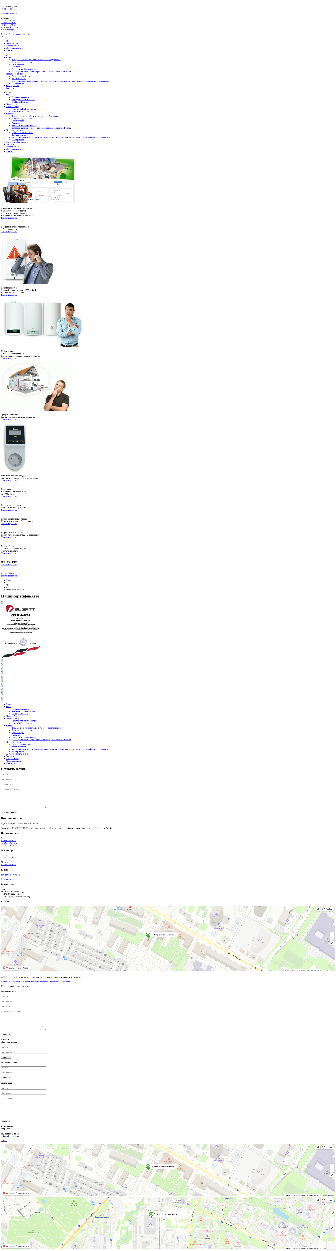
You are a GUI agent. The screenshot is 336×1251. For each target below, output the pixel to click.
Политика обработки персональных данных (50, 982)
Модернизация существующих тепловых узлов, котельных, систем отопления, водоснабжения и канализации (61, 81)
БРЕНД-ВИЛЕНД (20, 102)
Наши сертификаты (20, 97)
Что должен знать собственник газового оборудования (36, 60)
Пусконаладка (18, 64)
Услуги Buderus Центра (22, 111)
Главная (9, 92)
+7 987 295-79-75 (8, 25)
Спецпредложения (14, 48)
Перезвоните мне (9, 13)
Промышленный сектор (22, 76)
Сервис (9, 57)
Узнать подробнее (9, 218)
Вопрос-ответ (12, 46)
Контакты (10, 50)
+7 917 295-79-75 (8, 864)
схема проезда (7, 30)
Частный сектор (19, 78)
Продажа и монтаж (14, 74)
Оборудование (12, 85)
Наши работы (12, 43)
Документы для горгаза (22, 62)
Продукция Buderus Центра (24, 109)
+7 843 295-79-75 (8, 20)
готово (4, 1140)
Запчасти (10, 88)
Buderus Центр (7, 34)
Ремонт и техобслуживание (24, 69)
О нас (8, 41)
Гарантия (16, 67)
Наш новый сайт (22, 34)
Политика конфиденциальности (15, 982)
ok (28, 986)
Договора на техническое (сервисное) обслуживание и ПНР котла (41, 71)
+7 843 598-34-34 (8, 9)
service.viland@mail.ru (10, 875)
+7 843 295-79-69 (8, 23)
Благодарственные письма (23, 99)
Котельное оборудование (17, 142)
